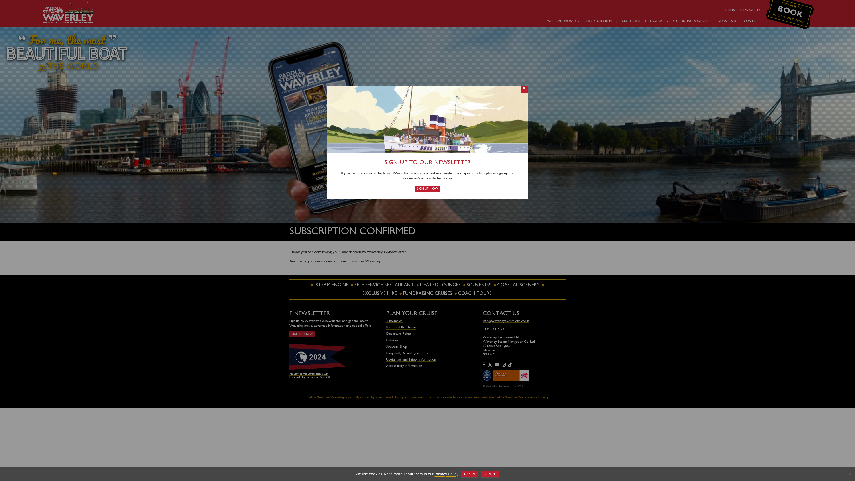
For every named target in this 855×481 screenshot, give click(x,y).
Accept (469, 474)
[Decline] (849, 474)
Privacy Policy (446, 474)
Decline (490, 474)
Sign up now (427, 188)
